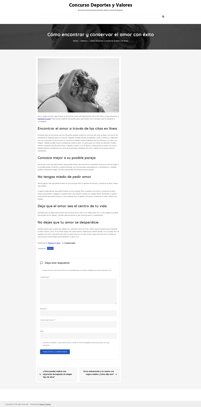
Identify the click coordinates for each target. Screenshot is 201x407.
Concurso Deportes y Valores (100, 5)
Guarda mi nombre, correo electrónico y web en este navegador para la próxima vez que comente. (76, 344)
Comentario (45, 277)
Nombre (43, 308)
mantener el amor (44, 119)
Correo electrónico (48, 320)
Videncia (50, 248)
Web (42, 331)
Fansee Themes (45, 404)
